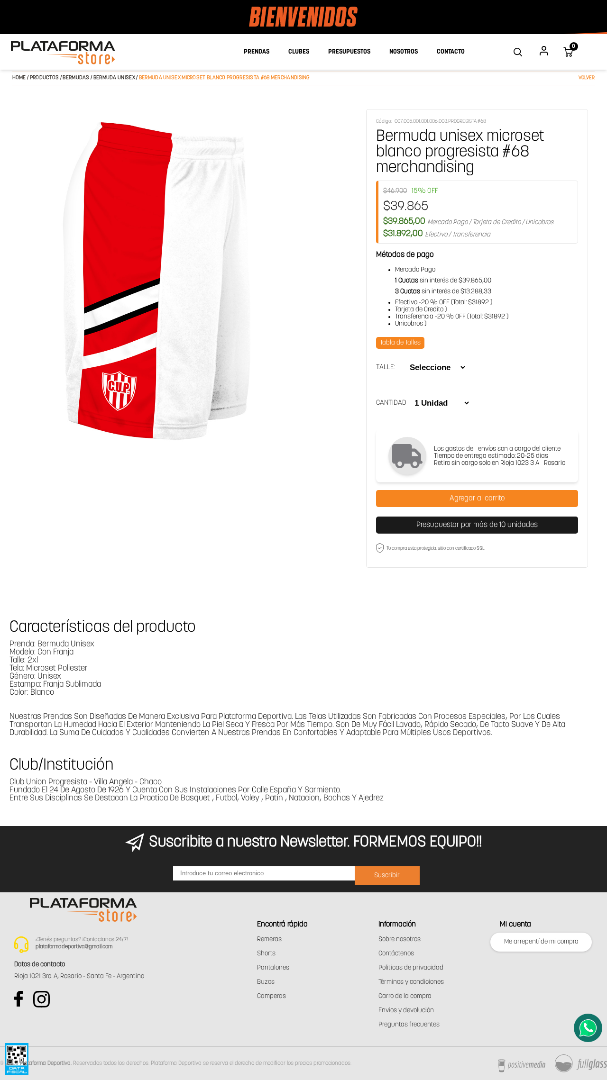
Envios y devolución (406, 1010)
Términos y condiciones (411, 982)
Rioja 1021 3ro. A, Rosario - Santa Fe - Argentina (79, 976)
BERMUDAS (76, 78)
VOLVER (587, 78)
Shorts (266, 953)
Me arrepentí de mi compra (541, 941)
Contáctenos (396, 953)
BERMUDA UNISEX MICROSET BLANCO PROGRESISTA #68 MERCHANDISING (224, 78)
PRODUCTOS (44, 78)
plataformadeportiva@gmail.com (74, 947)
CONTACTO (451, 51)
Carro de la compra (405, 996)
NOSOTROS (403, 51)
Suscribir (387, 875)
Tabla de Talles (400, 342)
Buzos (266, 982)
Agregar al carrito (477, 498)
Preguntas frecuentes (409, 1024)
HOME (19, 78)
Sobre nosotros (399, 939)
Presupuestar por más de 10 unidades (477, 525)
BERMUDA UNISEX (115, 78)
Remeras (269, 939)
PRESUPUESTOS (349, 51)
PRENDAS (256, 51)
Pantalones (273, 967)
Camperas (271, 996)
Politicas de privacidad (410, 967)
